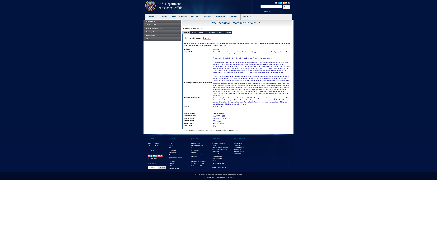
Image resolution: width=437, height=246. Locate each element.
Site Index (172, 161)
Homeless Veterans (217, 154)
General (186, 32)
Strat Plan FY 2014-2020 (197, 163)
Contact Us (247, 16)
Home (150, 21)
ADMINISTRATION (239, 139)
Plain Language (216, 160)
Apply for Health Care (197, 145)
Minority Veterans (217, 158)
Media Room (220, 16)
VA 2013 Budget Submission (198, 166)
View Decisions (218, 106)
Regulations (172, 150)
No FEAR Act (173, 154)
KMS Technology (218, 123)
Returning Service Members (220, 147)
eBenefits (193, 152)
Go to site (216, 49)
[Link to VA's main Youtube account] (288, 2)
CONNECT (151, 139)
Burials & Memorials (179, 16)
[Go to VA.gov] (164, 5)
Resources (207, 16)
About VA (194, 16)
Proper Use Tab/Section (221, 45)
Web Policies (172, 152)
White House (172, 166)
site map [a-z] (267, 11)
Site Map (149, 39)
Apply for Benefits (196, 143)
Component (211, 32)
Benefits (164, 16)
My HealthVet (195, 150)
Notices (171, 143)
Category (220, 32)
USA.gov (171, 163)
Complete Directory (153, 158)
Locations (233, 16)
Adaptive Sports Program (219, 167)
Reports (150, 32)
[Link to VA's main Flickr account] (286, 2)
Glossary (150, 35)
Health (151, 16)
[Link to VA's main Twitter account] (281, 2)
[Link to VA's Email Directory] (276, 2)
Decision (194, 32)
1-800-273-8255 (152, 145)
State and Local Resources (198, 161)
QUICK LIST (194, 139)
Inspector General (174, 168)
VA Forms (193, 159)
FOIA (170, 148)
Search (151, 25)
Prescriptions (194, 148)
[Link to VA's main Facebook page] (278, 2)
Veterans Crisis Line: (153, 143)
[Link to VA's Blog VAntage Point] (283, 2)
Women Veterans (217, 156)
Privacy (171, 145)
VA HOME (172, 139)
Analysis (228, 32)
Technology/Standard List (154, 28)
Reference (202, 32)
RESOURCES (216, 139)
